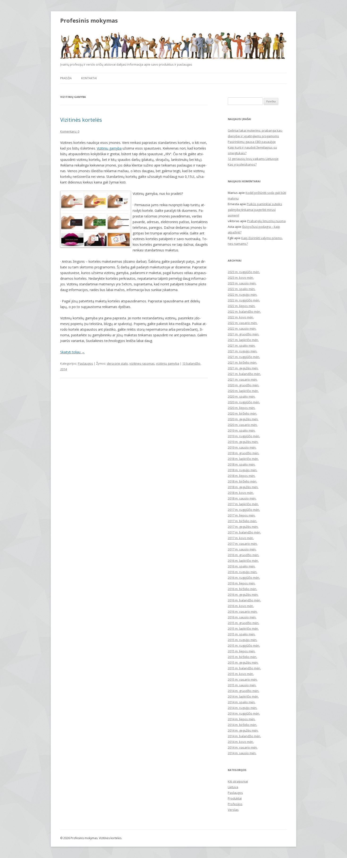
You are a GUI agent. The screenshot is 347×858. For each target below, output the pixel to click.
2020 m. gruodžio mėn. (243, 385)
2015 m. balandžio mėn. (244, 668)
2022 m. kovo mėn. (241, 317)
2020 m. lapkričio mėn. (243, 391)
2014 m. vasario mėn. (243, 747)
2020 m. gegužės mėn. (243, 419)
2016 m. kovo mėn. (241, 606)
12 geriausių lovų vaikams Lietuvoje (253, 159)
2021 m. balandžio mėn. (244, 374)
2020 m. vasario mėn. (243, 425)
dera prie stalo (117, 363)
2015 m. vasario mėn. (243, 679)
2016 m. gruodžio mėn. (243, 555)
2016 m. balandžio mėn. (244, 600)
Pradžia (66, 78)
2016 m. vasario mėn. (243, 611)
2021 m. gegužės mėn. (243, 368)
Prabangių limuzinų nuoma (266, 221)
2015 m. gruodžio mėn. (243, 623)
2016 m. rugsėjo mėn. (242, 572)
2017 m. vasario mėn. (243, 543)
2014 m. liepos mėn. (241, 719)
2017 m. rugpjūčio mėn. (244, 510)
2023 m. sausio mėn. (242, 283)
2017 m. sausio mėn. (242, 549)
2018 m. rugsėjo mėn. (242, 470)
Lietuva (233, 787)
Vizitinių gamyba (109, 148)
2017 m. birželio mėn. (242, 521)
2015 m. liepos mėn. (241, 651)
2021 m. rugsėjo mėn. (242, 351)
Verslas (233, 810)
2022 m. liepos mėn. (241, 306)
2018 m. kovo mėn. (241, 493)
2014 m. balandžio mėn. (244, 736)
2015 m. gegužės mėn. (243, 662)
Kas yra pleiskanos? (242, 164)
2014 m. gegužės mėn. (243, 730)
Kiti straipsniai (238, 781)
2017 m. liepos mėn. (241, 515)
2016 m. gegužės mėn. (243, 594)
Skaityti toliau (72, 352)
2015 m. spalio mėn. (241, 634)
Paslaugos (85, 363)
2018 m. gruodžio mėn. (243, 453)
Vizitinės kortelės (81, 119)
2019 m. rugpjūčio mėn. (244, 436)
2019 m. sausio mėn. (242, 447)
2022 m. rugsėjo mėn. (242, 294)
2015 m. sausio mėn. (242, 685)
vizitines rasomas (142, 363)
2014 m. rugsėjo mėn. (242, 708)
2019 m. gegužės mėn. (243, 442)
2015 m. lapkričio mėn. (243, 628)
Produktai (235, 798)
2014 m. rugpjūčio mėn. (244, 713)
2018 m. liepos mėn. (241, 476)
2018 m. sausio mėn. (242, 498)
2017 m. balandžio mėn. (244, 532)
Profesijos (235, 804)
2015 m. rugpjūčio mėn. (244, 645)
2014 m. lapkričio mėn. (243, 696)
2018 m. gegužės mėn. (243, 487)
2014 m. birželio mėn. (242, 725)
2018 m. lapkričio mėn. (243, 459)
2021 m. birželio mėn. (242, 362)
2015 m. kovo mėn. (241, 674)
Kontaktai (89, 78)
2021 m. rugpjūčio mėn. (244, 357)
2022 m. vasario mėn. (243, 323)
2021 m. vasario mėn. (243, 379)
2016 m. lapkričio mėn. (243, 560)
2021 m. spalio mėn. (241, 345)
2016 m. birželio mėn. (242, 589)
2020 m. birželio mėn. (242, 413)
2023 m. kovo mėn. (241, 277)
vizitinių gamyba (167, 363)
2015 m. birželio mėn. (242, 657)
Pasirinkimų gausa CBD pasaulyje (252, 142)
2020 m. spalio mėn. (241, 396)
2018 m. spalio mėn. (241, 464)
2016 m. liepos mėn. (241, 583)
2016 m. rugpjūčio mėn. (244, 577)
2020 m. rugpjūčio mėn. (244, 402)
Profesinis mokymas (89, 20)
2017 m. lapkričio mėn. (243, 504)
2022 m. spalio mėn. (241, 289)
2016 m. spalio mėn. (241, 566)
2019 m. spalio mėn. (241, 430)
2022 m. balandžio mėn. (244, 311)
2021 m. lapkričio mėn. (243, 340)
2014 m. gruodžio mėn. (243, 691)
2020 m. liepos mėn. (241, 408)
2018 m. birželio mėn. (242, 481)
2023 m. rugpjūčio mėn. (244, 272)
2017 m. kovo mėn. (241, 538)
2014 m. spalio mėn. (241, 702)
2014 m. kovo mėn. (241, 742)
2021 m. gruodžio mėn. (243, 334)
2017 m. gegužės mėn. (243, 527)
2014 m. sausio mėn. (242, 753)
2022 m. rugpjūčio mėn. (244, 300)
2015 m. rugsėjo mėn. (242, 640)
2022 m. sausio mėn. (242, 328)
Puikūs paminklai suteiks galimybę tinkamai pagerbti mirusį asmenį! (255, 209)
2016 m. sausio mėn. (242, 617)
